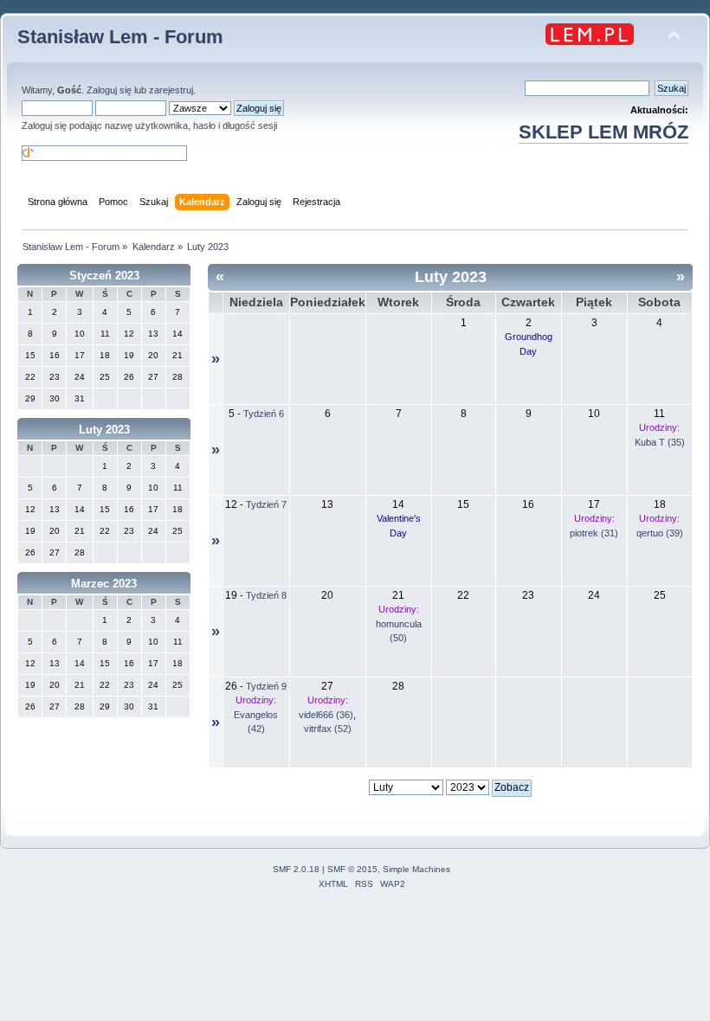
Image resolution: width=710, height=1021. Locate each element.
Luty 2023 (104, 429)
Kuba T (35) (660, 442)
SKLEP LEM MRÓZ (603, 132)
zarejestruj (171, 90)
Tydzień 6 (263, 413)
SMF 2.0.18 (296, 869)
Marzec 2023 (104, 583)
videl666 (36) (326, 715)
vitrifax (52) (328, 728)
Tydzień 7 (266, 504)
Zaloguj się (109, 90)
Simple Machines (416, 869)
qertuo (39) (659, 533)
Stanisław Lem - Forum (120, 37)
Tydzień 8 (266, 595)
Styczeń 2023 (104, 275)
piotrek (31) (594, 533)
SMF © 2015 (352, 869)
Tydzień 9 (266, 686)
